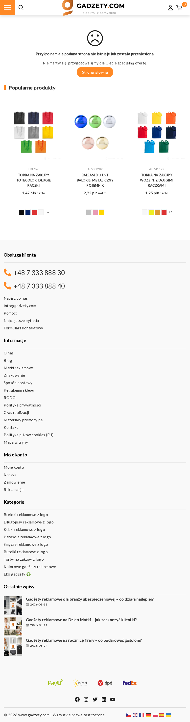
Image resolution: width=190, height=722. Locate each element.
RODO (10, 397)
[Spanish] (162, 714)
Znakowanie (14, 375)
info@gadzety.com (20, 305)
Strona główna (95, 72)
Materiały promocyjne (23, 420)
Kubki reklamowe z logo (24, 529)
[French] (142, 714)
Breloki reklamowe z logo (26, 514)
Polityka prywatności (22, 405)
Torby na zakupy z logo (24, 559)
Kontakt (11, 427)
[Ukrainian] (168, 714)
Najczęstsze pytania (21, 320)
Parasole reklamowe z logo (27, 537)
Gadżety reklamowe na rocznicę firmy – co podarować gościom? (84, 640)
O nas (9, 353)
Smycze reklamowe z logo (26, 544)
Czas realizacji (16, 412)
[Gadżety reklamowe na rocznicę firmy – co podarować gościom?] (13, 647)
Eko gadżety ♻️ (17, 574)
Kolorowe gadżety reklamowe (30, 566)
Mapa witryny (16, 442)
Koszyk (10, 474)
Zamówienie (14, 482)
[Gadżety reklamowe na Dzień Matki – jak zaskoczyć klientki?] (13, 627)
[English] (135, 714)
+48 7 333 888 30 (39, 273)
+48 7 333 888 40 (39, 286)
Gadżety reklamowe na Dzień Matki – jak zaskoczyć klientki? (81, 619)
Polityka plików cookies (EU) (28, 435)
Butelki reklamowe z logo (26, 551)
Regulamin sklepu (19, 390)
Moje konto (14, 467)
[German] (148, 714)
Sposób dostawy (18, 382)
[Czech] (128, 714)
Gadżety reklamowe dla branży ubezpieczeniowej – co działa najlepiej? (90, 599)
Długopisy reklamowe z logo (29, 522)
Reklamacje (14, 489)
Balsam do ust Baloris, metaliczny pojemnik (95, 180)
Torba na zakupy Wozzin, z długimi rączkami (156, 180)
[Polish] (155, 714)
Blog (8, 360)
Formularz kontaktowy (23, 328)
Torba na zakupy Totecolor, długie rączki (33, 180)
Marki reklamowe (19, 368)
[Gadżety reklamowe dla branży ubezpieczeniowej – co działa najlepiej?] (13, 606)
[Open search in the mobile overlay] (21, 7)
